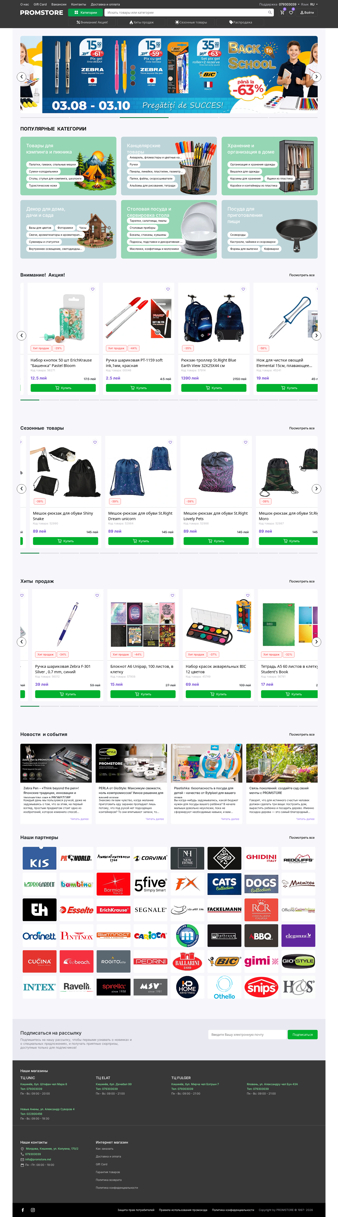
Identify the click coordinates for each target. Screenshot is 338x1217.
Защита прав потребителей (136, 1210)
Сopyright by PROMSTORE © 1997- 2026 (286, 1210)
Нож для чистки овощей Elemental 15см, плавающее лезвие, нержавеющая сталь (208, 362)
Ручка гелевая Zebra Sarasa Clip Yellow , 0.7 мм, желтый (290, 669)
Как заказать (104, 1148)
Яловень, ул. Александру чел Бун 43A (272, 1084)
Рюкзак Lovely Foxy (277, 513)
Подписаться (303, 1034)
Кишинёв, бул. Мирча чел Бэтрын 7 (195, 1084)
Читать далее (79, 819)
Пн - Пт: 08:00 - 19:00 (39, 1164)
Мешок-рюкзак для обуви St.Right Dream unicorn (65, 516)
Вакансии (59, 4)
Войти (309, 12)
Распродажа (242, 22)
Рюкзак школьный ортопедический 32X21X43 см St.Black (284, 362)
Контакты (78, 4)
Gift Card (40, 4)
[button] (44, 117)
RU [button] (312, 4)
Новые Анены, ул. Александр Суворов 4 (47, 1109)
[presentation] (21, 77)
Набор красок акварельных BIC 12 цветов (140, 669)
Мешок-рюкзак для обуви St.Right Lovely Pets (140, 516)
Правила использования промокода (183, 1210)
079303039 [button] (288, 4)
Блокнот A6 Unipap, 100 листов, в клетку (66, 669)
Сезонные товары (193, 22)
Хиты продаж (144, 22)
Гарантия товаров (108, 1172)
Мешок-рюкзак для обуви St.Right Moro (215, 516)
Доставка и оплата (105, 4)
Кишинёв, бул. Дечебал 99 (114, 1084)
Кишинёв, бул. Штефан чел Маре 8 (43, 1084)
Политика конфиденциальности (117, 1187)
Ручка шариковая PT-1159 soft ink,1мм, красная (59, 362)
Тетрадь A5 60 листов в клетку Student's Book (214, 669)
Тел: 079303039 (31, 1088)
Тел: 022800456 (31, 1113)
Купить (66, 388)
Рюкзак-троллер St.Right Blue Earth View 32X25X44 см (133, 362)
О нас (24, 4)
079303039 (33, 1154)
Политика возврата (109, 1179)
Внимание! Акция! (94, 22)
